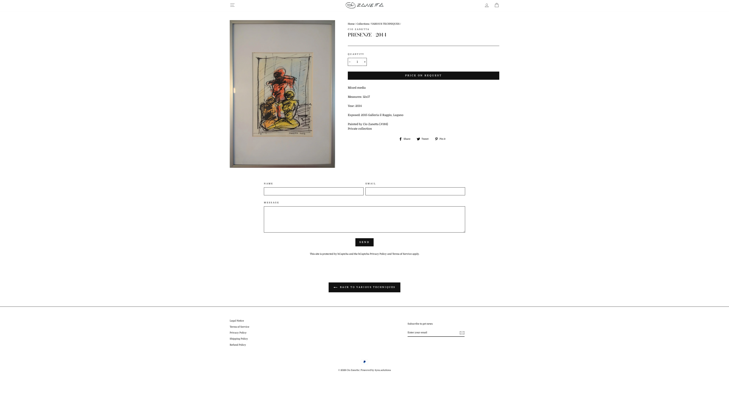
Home (351, 24)
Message (271, 202)
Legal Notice (237, 320)
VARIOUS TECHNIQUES (385, 24)
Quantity (356, 54)
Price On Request (423, 75)
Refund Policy (238, 345)
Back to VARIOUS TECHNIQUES (367, 287)
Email (370, 183)
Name (268, 183)
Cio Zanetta (358, 29)
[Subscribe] (462, 332)
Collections (363, 24)
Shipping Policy (239, 338)
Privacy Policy (378, 254)
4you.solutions (383, 370)
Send (364, 242)
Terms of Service (402, 254)
